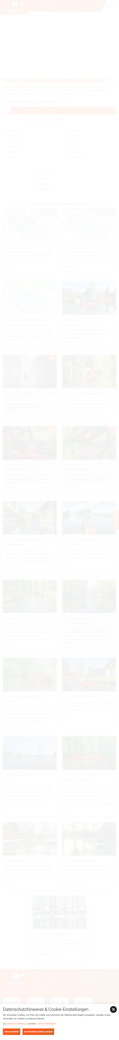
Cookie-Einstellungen (46, 1023)
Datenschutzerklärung (17, 1023)
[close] (113, 1009)
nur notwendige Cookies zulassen (38, 1031)
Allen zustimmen (11, 1031)
